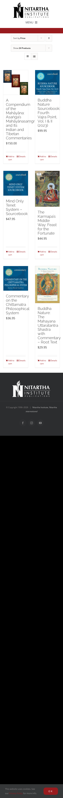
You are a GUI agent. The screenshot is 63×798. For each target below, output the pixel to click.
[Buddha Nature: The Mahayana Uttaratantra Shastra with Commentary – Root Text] (47, 284)
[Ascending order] (49, 38)
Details (22, 156)
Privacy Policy (16, 793)
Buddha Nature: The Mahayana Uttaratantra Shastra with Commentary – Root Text (49, 325)
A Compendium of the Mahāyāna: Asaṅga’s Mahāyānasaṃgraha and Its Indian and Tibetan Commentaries (23, 119)
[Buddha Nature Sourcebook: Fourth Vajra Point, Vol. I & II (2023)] (47, 82)
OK (50, 791)
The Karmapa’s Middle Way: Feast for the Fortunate (47, 222)
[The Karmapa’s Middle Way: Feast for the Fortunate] (47, 189)
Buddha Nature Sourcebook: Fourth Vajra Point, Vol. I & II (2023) (49, 113)
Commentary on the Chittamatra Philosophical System (17, 304)
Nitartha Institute (40, 407)
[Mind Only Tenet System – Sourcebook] (15, 183)
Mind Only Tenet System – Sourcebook (17, 207)
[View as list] (34, 56)
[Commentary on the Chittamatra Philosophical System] (15, 278)
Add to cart (11, 158)
